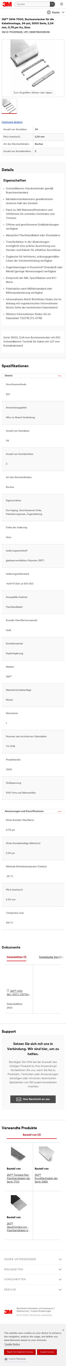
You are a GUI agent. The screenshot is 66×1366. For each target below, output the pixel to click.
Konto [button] (55, 12)
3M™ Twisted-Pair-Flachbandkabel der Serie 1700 (18, 1178)
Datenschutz (23, 1311)
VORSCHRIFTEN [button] (15, 1279)
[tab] (16, 957)
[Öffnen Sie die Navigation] (61, 4)
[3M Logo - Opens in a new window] (7, 4)
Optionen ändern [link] (12, 122)
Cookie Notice (12, 1344)
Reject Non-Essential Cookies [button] (20, 1352)
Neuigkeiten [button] (13, 1269)
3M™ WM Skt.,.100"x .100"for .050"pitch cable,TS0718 (18, 993)
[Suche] (52, 4)
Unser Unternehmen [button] (20, 1259)
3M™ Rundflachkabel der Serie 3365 (46, 1178)
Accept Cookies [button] (47, 1352)
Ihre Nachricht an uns (36, 1099)
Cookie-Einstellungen (41, 1311)
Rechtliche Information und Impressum (35, 1308)
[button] (15, 1359)
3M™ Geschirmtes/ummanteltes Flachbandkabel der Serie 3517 (19, 1227)
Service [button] (10, 1290)
